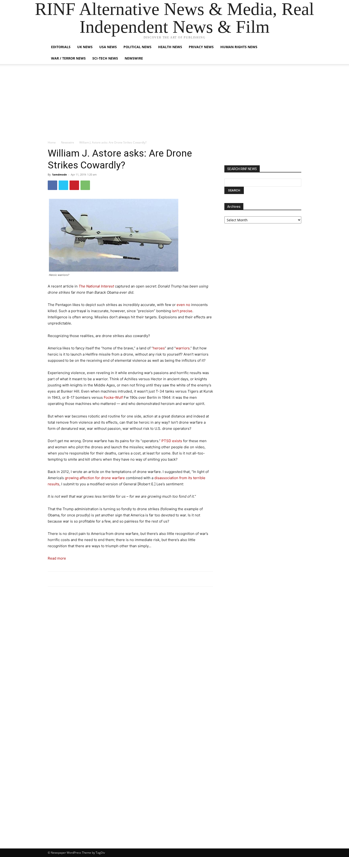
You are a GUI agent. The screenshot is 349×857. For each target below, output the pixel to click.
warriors (183, 348)
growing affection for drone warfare (95, 478)
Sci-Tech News (105, 58)
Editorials (61, 47)
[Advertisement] (174, 104)
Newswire (134, 58)
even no (183, 304)
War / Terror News (68, 58)
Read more (57, 558)
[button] (295, 47)
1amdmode (59, 174)
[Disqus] (130, 656)
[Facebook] (52, 185)
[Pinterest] (74, 185)
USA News (108, 47)
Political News (137, 47)
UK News (85, 47)
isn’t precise (182, 311)
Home (52, 142)
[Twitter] (63, 185)
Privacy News (201, 47)
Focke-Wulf (113, 397)
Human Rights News (238, 47)
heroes (159, 348)
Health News (170, 47)
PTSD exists (171, 441)
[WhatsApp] (85, 185)
